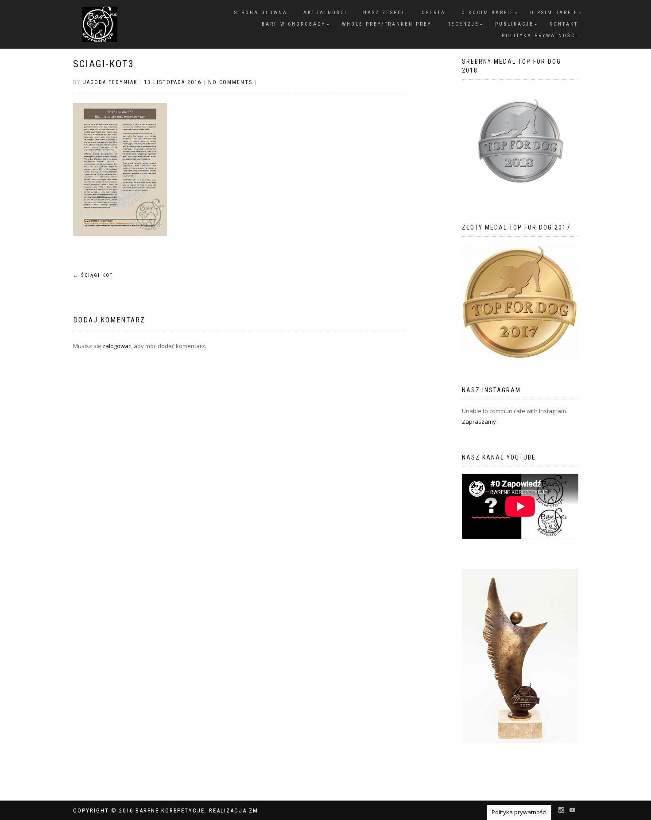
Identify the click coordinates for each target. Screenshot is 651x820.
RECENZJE (463, 24)
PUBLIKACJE (514, 24)
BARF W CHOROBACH (294, 24)
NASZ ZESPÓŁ (384, 12)
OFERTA (434, 12)
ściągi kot (93, 275)
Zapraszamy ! (480, 421)
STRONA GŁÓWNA (260, 12)
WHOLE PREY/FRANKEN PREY (386, 24)
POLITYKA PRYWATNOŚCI (540, 35)
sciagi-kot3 (103, 63)
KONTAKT (564, 24)
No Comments (230, 82)
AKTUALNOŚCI (325, 12)
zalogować (116, 346)
